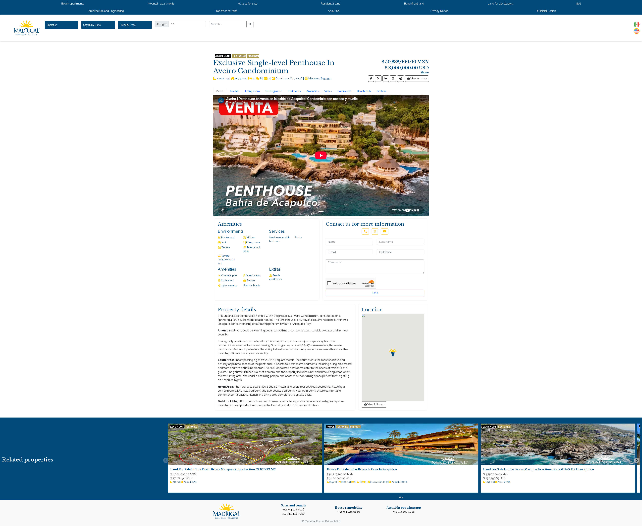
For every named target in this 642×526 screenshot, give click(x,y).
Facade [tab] (234, 91)
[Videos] (321, 211)
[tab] (400, 497)
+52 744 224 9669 (349, 511)
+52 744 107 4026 (293, 509)
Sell (578, 3)
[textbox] (53, 25)
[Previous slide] (166, 460)
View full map (375, 404)
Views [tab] (328, 91)
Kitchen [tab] (381, 91)
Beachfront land (414, 3)
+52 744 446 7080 (293, 513)
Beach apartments (72, 3)
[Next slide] (636, 460)
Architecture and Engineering (106, 11)
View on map (418, 78)
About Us (333, 11)
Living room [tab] (252, 91)
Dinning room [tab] (273, 91)
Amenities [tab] (312, 91)
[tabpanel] (321, 155)
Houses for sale (247, 3)
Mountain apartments (161, 3)
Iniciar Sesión (547, 11)
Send (375, 293)
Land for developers (500, 3)
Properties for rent (226, 11)
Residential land (330, 3)
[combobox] (61, 25)
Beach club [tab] (364, 91)
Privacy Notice (439, 11)
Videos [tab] (220, 91)
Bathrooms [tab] (344, 91)
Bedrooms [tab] (294, 91)
